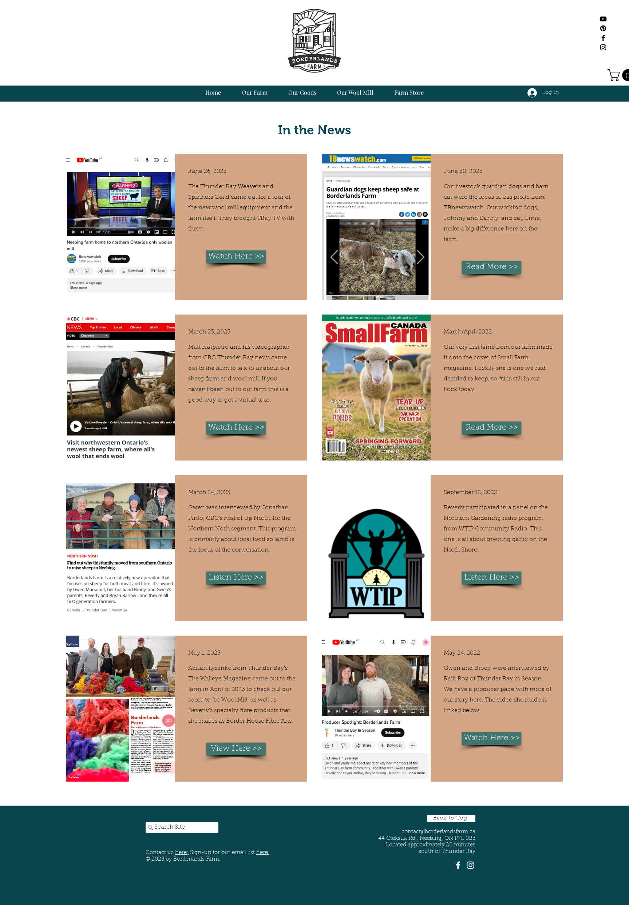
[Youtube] (603, 19)
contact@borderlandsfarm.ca (438, 832)
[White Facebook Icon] (458, 865)
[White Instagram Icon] (470, 865)
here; (182, 852)
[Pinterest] (603, 28)
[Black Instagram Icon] (603, 47)
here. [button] (262, 852)
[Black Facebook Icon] (603, 38)
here (476, 700)
